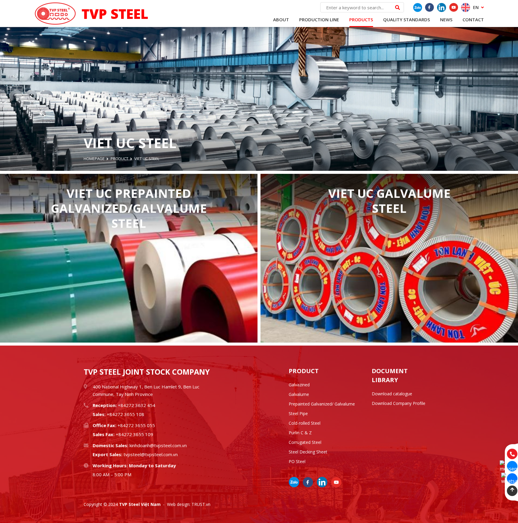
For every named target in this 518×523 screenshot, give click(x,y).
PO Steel (297, 461)
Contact (473, 19)
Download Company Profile (398, 403)
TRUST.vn (201, 504)
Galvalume (299, 394)
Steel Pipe (298, 413)
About (281, 19)
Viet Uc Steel (146, 158)
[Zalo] (417, 7)
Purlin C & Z (300, 432)
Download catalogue (392, 394)
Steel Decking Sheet (308, 452)
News (446, 19)
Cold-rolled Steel (304, 423)
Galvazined (299, 385)
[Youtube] (453, 7)
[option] (259, 99)
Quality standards (406, 19)
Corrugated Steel (305, 442)
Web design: (178, 504)
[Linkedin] (441, 7)
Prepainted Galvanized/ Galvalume (322, 404)
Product (119, 158)
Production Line (319, 19)
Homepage (94, 158)
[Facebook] (429, 7)
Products (361, 19)
